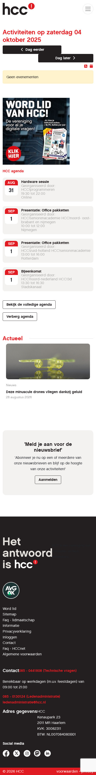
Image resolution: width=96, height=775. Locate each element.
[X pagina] (16, 753)
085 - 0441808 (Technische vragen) (48, 670)
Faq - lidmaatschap (19, 620)
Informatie (11, 625)
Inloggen (10, 637)
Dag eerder (34, 49)
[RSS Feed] (85, 66)
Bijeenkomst (31, 271)
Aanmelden (48, 480)
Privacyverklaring (17, 631)
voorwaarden (67, 771)
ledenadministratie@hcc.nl (24, 702)
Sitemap (9, 614)
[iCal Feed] (91, 66)
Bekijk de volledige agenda (29, 304)
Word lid (9, 609)
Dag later (63, 58)
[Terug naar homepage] (19, 9)
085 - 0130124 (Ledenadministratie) (31, 696)
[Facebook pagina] (6, 753)
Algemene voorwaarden (22, 654)
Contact (9, 643)
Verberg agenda (19, 316)
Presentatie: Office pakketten (45, 210)
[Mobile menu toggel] (88, 9)
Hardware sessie (35, 182)
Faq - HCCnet (14, 648)
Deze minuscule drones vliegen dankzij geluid (44, 392)
